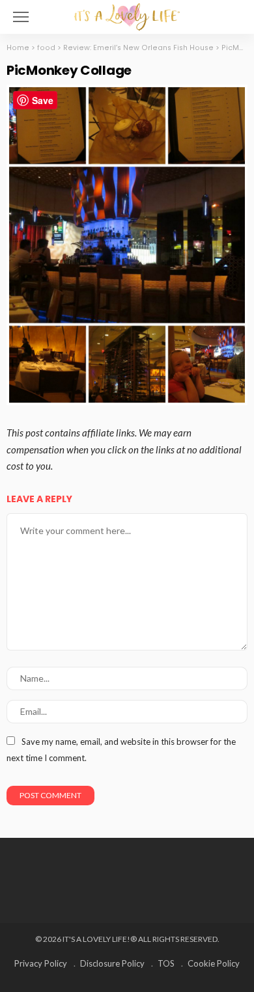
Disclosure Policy (112, 963)
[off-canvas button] (21, 17)
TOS (166, 963)
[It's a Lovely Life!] (127, 15)
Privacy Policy (40, 963)
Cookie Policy (214, 963)
